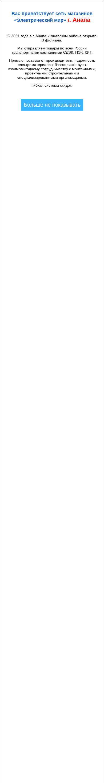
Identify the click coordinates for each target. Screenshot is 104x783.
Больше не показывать (52, 105)
